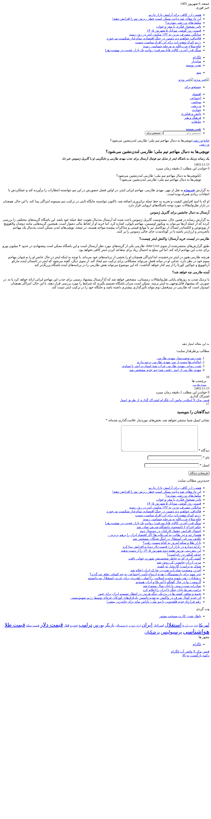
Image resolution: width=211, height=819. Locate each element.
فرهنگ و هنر (192, 117)
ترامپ (85, 625)
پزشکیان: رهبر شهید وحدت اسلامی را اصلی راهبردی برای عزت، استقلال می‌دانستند (144, 578)
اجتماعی (195, 98)
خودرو (74, 625)
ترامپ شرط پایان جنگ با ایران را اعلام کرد (172, 590)
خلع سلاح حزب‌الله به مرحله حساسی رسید (172, 46)
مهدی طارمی (199, 384)
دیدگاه (204, 450)
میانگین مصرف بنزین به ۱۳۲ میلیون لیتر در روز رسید (165, 34)
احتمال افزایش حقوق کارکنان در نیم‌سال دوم (170, 531)
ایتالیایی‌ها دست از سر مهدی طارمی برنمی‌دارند (169, 362)
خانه (206, 140)
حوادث (196, 110)
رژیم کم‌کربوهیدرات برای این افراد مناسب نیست (168, 42)
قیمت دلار (51, 625)
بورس (98, 625)
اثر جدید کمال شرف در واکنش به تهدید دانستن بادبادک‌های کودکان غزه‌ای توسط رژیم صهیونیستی (135, 597)
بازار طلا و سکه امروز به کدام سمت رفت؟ (172, 542)
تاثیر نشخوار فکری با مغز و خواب (178, 26)
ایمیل (204, 465)
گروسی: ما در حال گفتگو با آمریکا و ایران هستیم (168, 582)
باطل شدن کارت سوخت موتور (180, 616)
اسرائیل (158, 625)
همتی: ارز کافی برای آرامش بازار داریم (175, 15)
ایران (147, 625)
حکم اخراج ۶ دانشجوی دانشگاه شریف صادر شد (169, 527)
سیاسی (196, 102)
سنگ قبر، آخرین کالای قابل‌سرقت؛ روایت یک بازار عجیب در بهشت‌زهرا (153, 50)
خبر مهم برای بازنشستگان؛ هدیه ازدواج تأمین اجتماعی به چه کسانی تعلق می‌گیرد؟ (145, 574)
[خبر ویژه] (193, 79)
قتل (66, 625)
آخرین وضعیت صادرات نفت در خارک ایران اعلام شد (165, 570)
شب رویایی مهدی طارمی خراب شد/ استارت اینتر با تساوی (161, 366)
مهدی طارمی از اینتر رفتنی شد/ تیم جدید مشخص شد (165, 370)
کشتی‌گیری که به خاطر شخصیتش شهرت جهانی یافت (164, 558)
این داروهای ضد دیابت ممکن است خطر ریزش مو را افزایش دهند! (156, 18)
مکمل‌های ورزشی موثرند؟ (183, 22)
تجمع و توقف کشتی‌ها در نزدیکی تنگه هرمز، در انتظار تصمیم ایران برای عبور (149, 594)
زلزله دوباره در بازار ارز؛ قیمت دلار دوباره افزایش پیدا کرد (162, 546)
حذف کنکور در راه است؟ (184, 554)
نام (206, 457)
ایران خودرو (135, 625)
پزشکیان (152, 632)
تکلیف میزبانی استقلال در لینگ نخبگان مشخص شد (167, 539)
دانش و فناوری (191, 114)
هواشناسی (196, 631)
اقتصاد (196, 94)
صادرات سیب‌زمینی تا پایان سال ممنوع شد (172, 586)
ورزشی (196, 106)
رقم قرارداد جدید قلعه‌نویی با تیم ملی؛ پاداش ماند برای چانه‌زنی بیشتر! (154, 601)
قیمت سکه (32, 625)
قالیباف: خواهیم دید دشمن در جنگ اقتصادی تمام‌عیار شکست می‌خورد (154, 38)
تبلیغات (196, 121)
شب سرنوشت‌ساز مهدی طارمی (179, 358)
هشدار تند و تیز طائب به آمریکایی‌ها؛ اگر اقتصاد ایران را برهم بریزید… (154, 535)
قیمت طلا (15, 625)
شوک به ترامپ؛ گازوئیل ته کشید (179, 566)
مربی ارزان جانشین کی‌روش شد (179, 562)
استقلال (173, 625)
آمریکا (204, 625)
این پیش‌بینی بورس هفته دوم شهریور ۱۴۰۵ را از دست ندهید (161, 550)
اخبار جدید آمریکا (190, 626)
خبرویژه (189, 190)
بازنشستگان (121, 625)
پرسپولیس (171, 632)
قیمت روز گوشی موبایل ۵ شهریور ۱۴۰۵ (174, 30)
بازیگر (109, 625)
